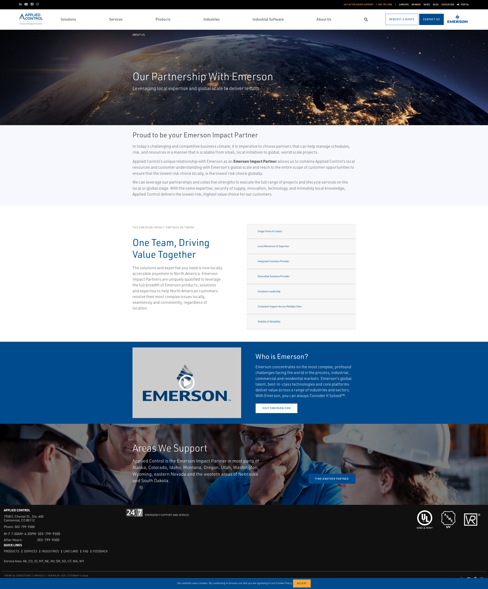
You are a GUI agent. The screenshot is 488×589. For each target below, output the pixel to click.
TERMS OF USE (57, 575)
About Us (138, 34)
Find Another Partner (332, 478)
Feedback (100, 551)
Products (11, 551)
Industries (50, 551)
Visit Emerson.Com (276, 408)
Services (30, 551)
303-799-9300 (24, 527)
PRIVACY (40, 575)
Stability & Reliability (269, 321)
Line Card (70, 551)
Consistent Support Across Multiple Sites (280, 306)
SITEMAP (73, 575)
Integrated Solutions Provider (273, 261)
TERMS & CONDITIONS (18, 575)
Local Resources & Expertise (273, 246)
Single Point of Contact (270, 231)
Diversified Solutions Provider (274, 276)
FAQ (85, 551)
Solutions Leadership (269, 291)
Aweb (85, 575)
